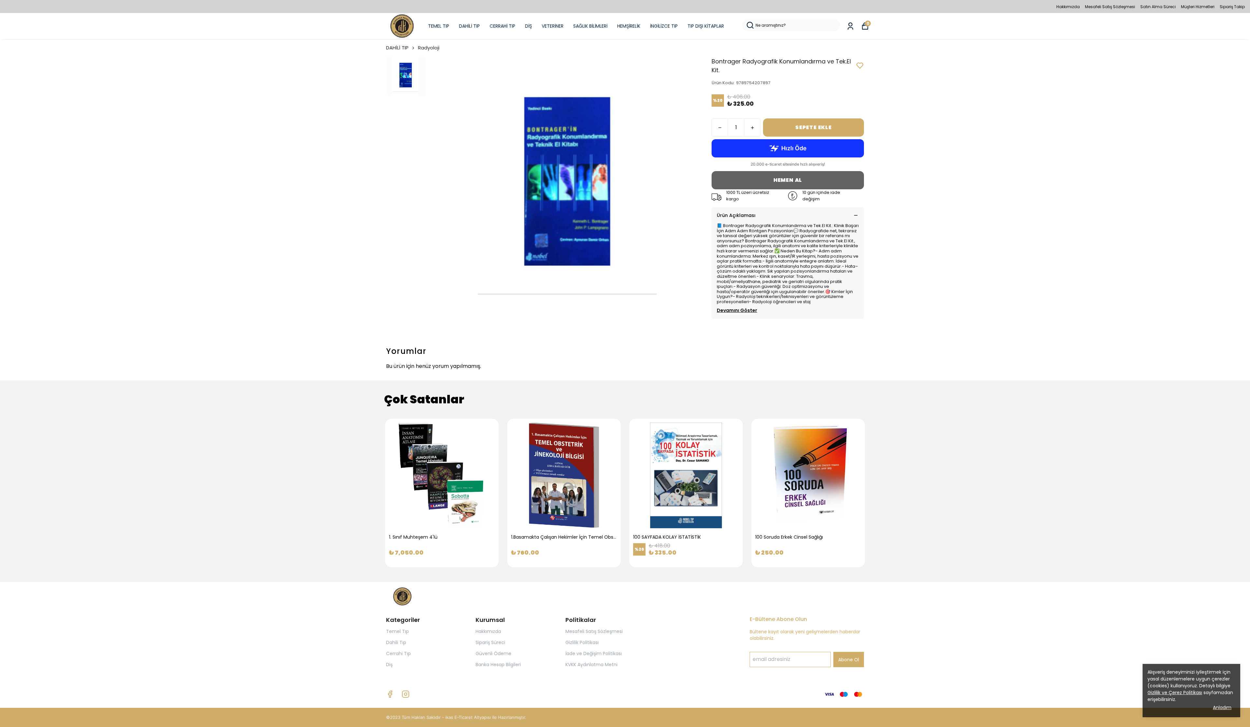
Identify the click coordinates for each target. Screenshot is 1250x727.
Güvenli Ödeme (493, 653)
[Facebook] (390, 694)
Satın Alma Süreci (1158, 6)
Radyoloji (428, 47)
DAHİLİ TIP (469, 26)
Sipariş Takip (1232, 6)
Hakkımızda (1068, 6)
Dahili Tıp (396, 642)
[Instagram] (406, 694)
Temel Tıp (397, 631)
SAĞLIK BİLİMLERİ (590, 26)
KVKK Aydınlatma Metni (591, 664)
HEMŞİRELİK (628, 26)
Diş (389, 664)
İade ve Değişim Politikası (593, 653)
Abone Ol (848, 659)
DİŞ (528, 26)
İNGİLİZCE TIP (664, 26)
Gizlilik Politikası (582, 642)
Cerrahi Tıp (398, 653)
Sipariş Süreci (490, 642)
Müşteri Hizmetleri (1198, 6)
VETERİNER (552, 26)
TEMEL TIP (438, 26)
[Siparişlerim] (850, 26)
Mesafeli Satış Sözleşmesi (1110, 6)
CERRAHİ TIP (502, 26)
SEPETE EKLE (813, 127)
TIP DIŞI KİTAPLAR (706, 26)
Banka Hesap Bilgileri (498, 664)
